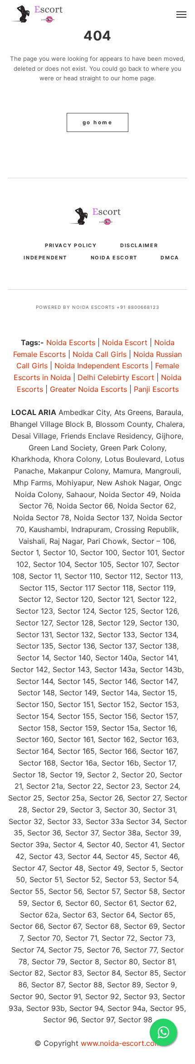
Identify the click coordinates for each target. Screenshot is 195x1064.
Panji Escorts (156, 389)
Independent (45, 257)
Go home (97, 122)
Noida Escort (114, 257)
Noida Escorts (70, 342)
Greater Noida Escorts (88, 389)
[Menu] (181, 15)
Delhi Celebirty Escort (116, 377)
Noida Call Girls (100, 354)
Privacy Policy (71, 245)
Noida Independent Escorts (101, 365)
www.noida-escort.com (121, 1043)
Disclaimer (139, 245)
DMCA (170, 257)
